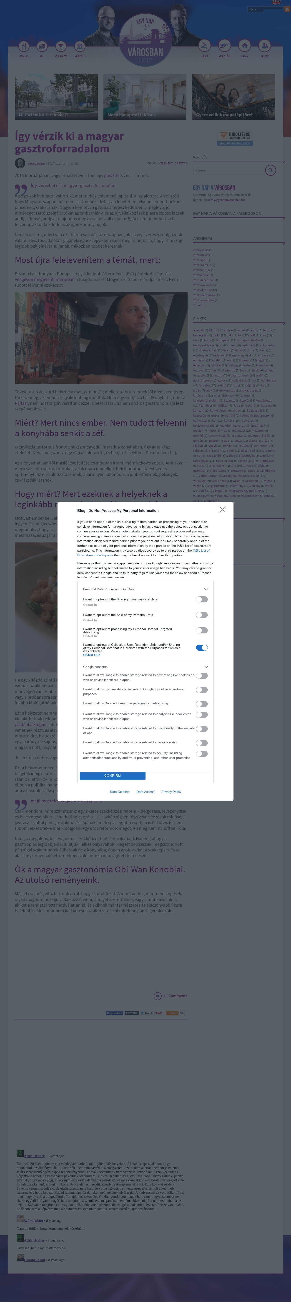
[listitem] (145, 589)
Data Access (145, 792)
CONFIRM (112, 775)
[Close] (224, 511)
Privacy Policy (171, 792)
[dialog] (145, 651)
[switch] (202, 599)
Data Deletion (120, 792)
